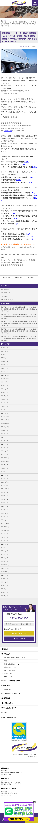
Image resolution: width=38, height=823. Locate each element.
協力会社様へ (7, 689)
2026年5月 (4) (4, 358)
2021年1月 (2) (4, 561)
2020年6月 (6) (4, 585)
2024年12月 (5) (5, 416)
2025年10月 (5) (5, 382)
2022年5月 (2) (4, 506)
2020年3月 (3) (4, 596)
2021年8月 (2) (4, 537)
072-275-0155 (19, 618)
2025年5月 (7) (4, 399)
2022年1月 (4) (4, 520)
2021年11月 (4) (5, 527)
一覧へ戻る (18, 277)
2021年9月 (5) (4, 533)
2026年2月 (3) (4, 368)
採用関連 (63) (4, 296)
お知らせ (21, 46)
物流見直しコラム (8, 676)
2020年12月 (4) (5, 565)
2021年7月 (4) (4, 540)
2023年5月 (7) (4, 471)
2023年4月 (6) (4, 475)
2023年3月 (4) (4, 478)
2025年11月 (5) (5, 378)
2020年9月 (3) (4, 575)
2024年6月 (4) (4, 437)
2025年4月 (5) (4, 402)
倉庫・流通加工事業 (9, 670)
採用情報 (6, 698)
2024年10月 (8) (5, 423)
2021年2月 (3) (4, 558)
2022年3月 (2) (4, 513)
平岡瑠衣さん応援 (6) (7, 299)
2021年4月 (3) (4, 551)
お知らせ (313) (5, 289)
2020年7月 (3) (4, 582)
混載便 (5, 661)
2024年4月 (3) (4, 444)
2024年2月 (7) (4, 451)
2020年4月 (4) (4, 592)
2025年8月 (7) (4, 389)
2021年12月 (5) (5, 523)
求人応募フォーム (20, 633)
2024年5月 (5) (4, 440)
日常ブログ (28, 46)
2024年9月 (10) (5, 427)
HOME (4, 20)
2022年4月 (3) (4, 509)
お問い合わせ (20, 638)
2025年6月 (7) (4, 396)
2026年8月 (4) (4, 347)
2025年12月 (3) (5, 375)
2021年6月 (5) (4, 544)
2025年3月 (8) (4, 406)
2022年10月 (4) (5, 489)
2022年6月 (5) (4, 502)
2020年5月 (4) (4, 589)
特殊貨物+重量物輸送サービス (12, 664)
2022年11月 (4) (5, 485)
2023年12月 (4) (5, 458)
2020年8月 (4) (4, 578)
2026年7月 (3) (4, 351)
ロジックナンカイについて (13, 693)
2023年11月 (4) (5, 461)
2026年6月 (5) (4, 354)
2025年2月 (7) (4, 409)
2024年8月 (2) (4, 430)
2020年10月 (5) (5, 571)
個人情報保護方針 (9, 717)
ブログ (5, 712)
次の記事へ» (31, 277)
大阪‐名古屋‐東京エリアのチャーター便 (14, 658)
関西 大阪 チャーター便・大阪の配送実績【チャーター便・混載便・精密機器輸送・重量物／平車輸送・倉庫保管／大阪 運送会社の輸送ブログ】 (19, 309)
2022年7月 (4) (4, 499)
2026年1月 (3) (4, 371)
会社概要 (6, 685)
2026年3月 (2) (4, 365)
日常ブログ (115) (5, 293)
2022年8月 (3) (4, 496)
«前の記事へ (6, 277)
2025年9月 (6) (4, 385)
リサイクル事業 (8, 673)
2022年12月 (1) (5, 482)
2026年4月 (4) (4, 361)
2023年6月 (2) (4, 468)
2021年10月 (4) (5, 530)
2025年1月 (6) (4, 413)
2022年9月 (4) (4, 492)
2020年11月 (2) (5, 568)
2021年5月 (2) (4, 547)
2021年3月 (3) (4, 554)
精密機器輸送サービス (10, 667)
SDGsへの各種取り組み (11, 680)
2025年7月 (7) (4, 392)
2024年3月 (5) (4, 447)
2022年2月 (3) (4, 516)
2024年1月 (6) (4, 454)
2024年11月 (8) (5, 420)
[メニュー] (35, 3)
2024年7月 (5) (4, 433)
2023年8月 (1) (4, 465)
